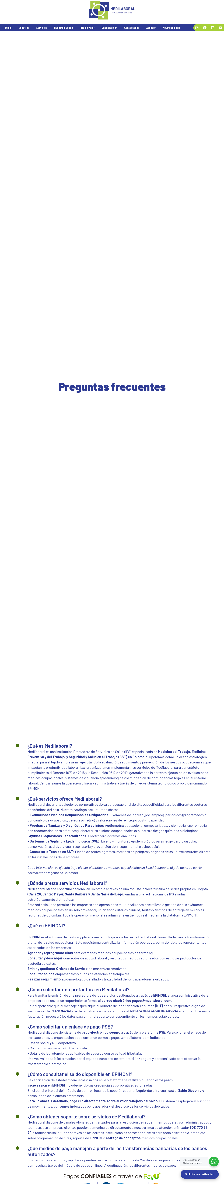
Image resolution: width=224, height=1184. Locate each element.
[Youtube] (220, 27)
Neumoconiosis (171, 27)
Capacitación (109, 27)
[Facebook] (204, 27)
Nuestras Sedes (63, 27)
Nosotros (24, 27)
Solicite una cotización (199, 1174)
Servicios (41, 27)
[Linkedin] (212, 27)
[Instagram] (196, 27)
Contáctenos (131, 27)
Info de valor (87, 27)
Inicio (8, 27)
